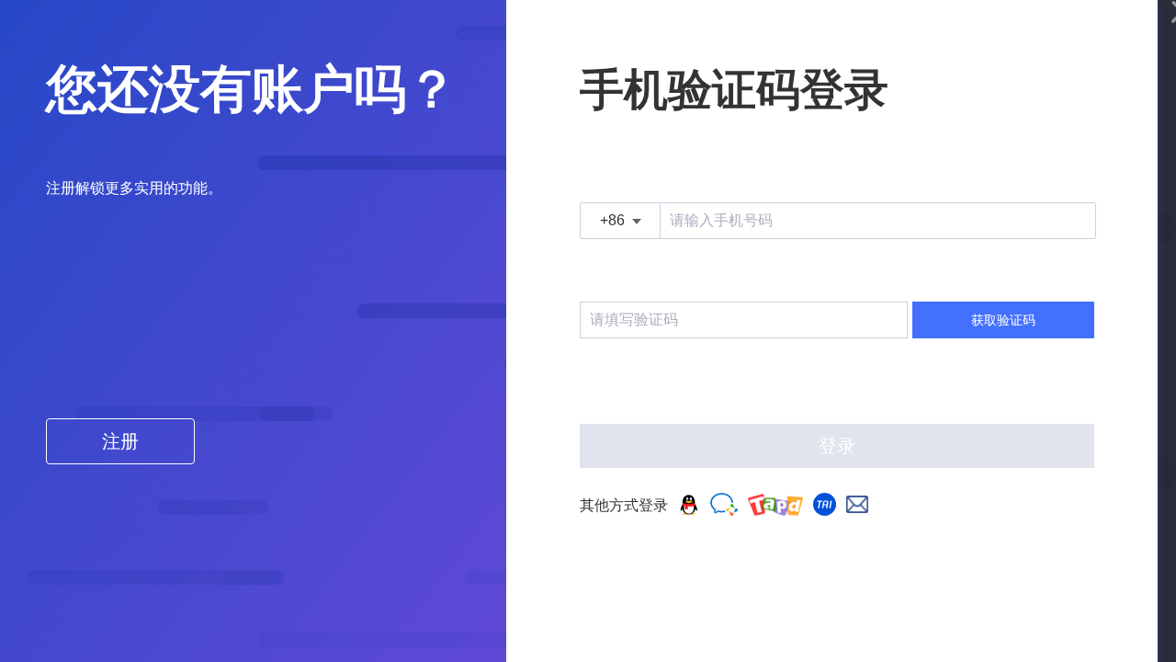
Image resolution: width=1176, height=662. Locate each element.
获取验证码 (1003, 320)
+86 (612, 220)
